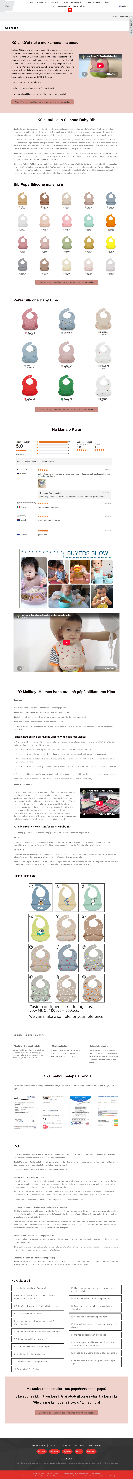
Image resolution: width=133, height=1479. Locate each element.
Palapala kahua (95, 1474)
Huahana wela (84, 1474)
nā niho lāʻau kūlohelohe (52, 1476)
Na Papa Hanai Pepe (59, 2)
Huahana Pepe (41, 2)
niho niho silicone (78, 1476)
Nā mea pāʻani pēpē (92, 2)
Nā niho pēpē (76, 2)
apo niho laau (66, 1476)
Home (31, 2)
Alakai (76, 1474)
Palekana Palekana (94, 1446)
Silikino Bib (124, 16)
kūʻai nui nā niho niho (35, 1476)
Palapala (52, 1446)
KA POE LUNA (66, 1458)
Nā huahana (79, 1446)
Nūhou (106, 2)
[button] (42, 101)
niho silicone (22, 1476)
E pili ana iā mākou (61, 6)
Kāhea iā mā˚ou (79, 6)
